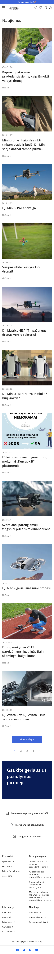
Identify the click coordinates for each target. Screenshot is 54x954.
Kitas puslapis (27, 739)
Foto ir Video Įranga (11, 871)
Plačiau (5, 87)
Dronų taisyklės (36, 917)
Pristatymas (8, 922)
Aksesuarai (7, 876)
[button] (3, 7)
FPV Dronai (7, 866)
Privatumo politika (37, 922)
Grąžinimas (7, 931)
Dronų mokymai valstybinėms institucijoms (36, 885)
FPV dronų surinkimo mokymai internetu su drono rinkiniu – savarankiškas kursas (39, 896)
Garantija (6, 926)
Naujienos (34, 912)
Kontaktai (6, 917)
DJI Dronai (7, 861)
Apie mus (6, 912)
